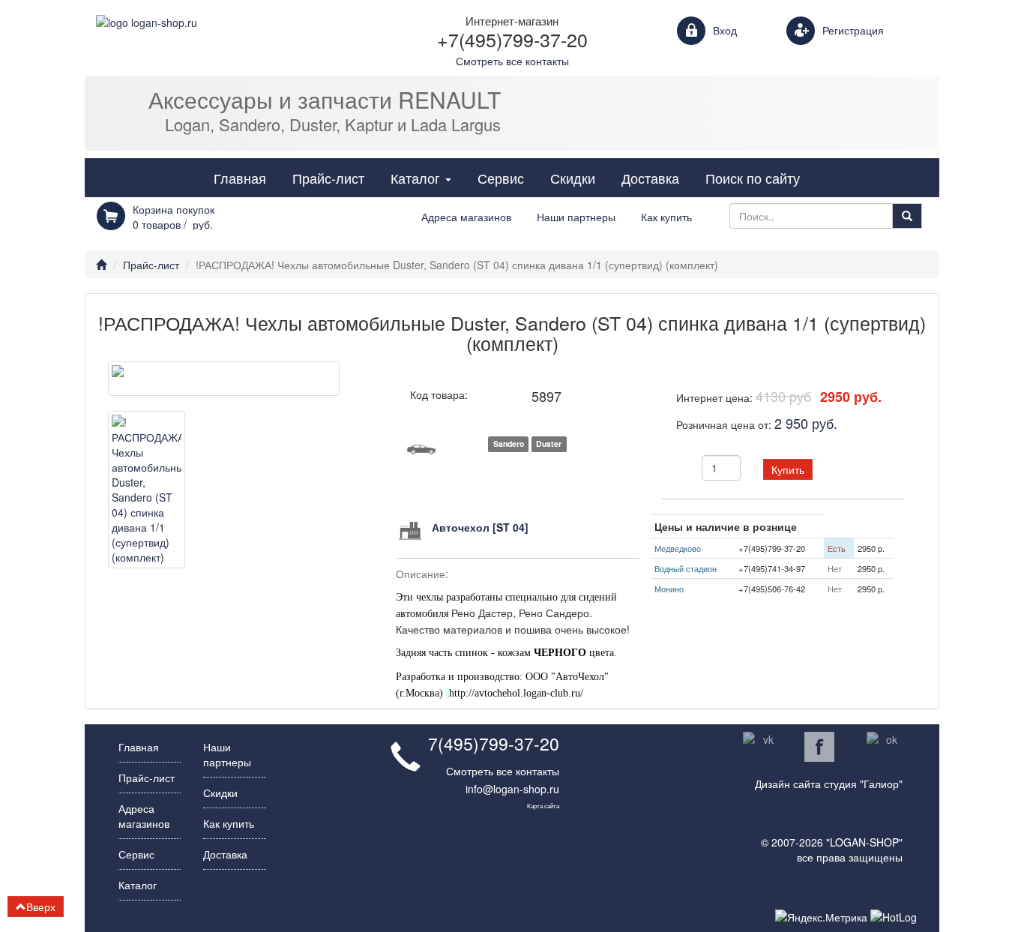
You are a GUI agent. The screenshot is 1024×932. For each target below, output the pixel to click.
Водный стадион (685, 568)
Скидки (572, 177)
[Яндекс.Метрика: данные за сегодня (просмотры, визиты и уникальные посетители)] (821, 917)
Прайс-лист (328, 177)
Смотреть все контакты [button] (512, 60)
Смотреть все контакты (502, 770)
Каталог (427, 177)
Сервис (501, 177)
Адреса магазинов (466, 216)
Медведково (677, 548)
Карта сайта (543, 805)
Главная (240, 177)
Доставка (650, 177)
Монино (669, 589)
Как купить (666, 216)
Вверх (40, 906)
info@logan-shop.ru (512, 788)
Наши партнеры (576, 216)
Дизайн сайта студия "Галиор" (829, 783)
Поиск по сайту (752, 177)
